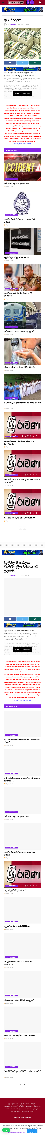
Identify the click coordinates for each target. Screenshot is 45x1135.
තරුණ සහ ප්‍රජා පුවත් (10, 1106)
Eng (28, 2)
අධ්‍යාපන (29, 1106)
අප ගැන (35, 1109)
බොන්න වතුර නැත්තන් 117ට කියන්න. (20, 367)
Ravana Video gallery (27, 1111)
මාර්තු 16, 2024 (9, 225)
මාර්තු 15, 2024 (9, 370)
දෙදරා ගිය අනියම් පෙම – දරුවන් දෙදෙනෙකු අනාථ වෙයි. (22, 480)
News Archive (14, 1111)
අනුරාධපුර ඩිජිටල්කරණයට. (15, 890)
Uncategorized (11, 179)
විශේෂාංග (37, 1106)
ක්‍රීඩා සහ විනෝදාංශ (25, 1109)
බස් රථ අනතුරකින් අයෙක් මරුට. (17, 183)
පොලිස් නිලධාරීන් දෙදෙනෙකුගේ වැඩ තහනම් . (19, 220)
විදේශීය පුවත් (20, 1104)
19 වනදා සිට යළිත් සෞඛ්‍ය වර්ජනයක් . (20, 517)
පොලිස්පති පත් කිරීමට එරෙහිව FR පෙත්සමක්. (18, 294)
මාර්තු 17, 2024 (9, 186)
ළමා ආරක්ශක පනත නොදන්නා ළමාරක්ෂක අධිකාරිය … (22, 741)
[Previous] (20, 528)
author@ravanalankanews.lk (22, 144)
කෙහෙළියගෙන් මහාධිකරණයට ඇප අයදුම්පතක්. (19, 442)
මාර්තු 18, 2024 (9, 745)
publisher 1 (13, 24)
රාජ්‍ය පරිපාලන (30, 1104)
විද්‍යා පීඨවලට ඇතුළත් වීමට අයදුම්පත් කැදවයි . (22, 404)
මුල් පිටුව (11, 1104)
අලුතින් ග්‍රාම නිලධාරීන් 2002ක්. (17, 257)
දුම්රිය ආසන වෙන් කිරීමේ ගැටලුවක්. (19, 331)
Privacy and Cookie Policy (16, 1133)
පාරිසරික (21, 1106)
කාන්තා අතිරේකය (11, 1109)
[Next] (24, 528)
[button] (6, 1130)
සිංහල (32, 2)
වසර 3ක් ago (25, 24)
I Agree (32, 1132)
